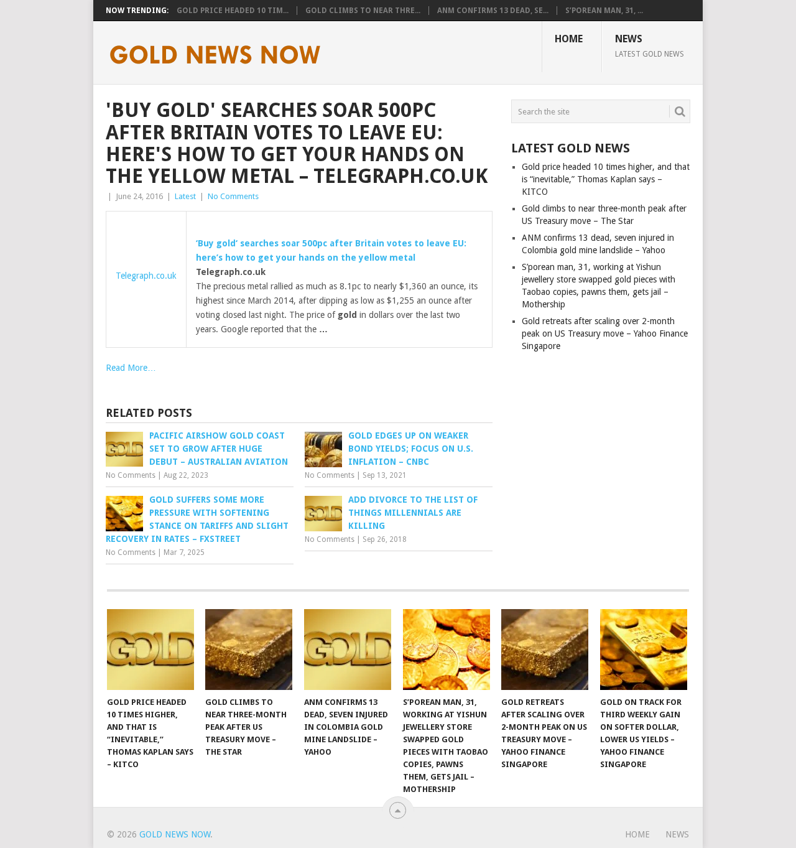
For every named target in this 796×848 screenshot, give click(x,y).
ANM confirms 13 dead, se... (492, 10)
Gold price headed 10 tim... (233, 10)
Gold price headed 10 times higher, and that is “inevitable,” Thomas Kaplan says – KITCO (606, 179)
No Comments (233, 196)
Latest (185, 196)
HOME (569, 39)
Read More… (131, 368)
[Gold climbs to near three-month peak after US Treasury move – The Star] (248, 649)
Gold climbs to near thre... (362, 10)
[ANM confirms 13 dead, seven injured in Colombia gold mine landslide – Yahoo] (347, 649)
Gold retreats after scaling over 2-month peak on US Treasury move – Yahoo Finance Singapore (605, 333)
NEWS (649, 45)
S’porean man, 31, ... (604, 10)
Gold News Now (174, 834)
